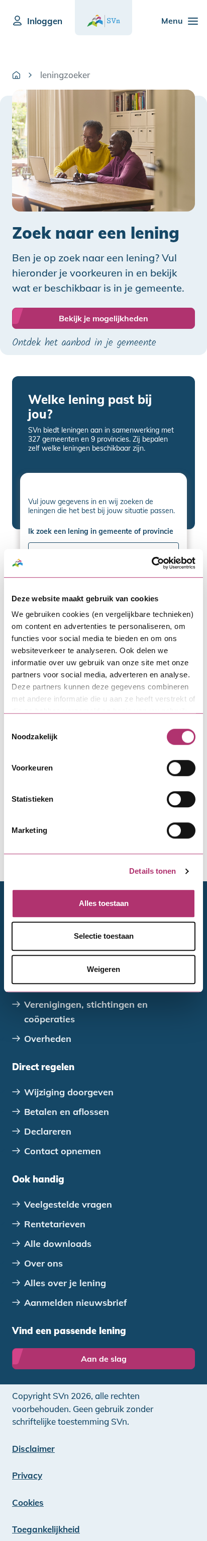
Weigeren (103, 969)
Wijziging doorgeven (69, 1092)
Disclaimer (33, 1448)
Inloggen (44, 21)
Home (16, 75)
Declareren (47, 1131)
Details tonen (152, 871)
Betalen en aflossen (66, 1111)
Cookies (28, 1502)
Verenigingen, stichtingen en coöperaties (86, 1012)
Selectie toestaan (104, 936)
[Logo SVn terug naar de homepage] (103, 21)
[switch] (181, 768)
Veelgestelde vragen (68, 1204)
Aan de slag (104, 1359)
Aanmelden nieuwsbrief (75, 1302)
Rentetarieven (54, 1224)
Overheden (47, 1038)
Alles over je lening (65, 1283)
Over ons (43, 1263)
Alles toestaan (104, 903)
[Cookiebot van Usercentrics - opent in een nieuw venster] (151, 563)
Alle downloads (57, 1243)
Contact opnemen (62, 1151)
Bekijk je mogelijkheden (103, 318)
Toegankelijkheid (46, 1529)
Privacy (27, 1475)
